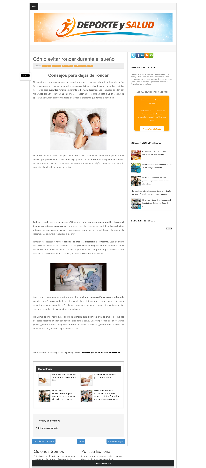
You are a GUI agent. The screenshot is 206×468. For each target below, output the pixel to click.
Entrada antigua (115, 441)
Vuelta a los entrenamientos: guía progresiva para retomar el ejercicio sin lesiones (64, 394)
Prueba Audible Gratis (152, 129)
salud (90, 66)
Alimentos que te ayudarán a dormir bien (100, 352)
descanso (56, 66)
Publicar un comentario (47, 428)
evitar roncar (80, 66)
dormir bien (67, 66)
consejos (46, 66)
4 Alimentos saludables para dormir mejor (105, 376)
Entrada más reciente (43, 441)
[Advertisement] (78, 196)
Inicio (34, 6)
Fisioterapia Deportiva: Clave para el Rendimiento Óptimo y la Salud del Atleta (156, 203)
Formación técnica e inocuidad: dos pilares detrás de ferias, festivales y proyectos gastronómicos (106, 394)
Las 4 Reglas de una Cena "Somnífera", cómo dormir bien (64, 377)
